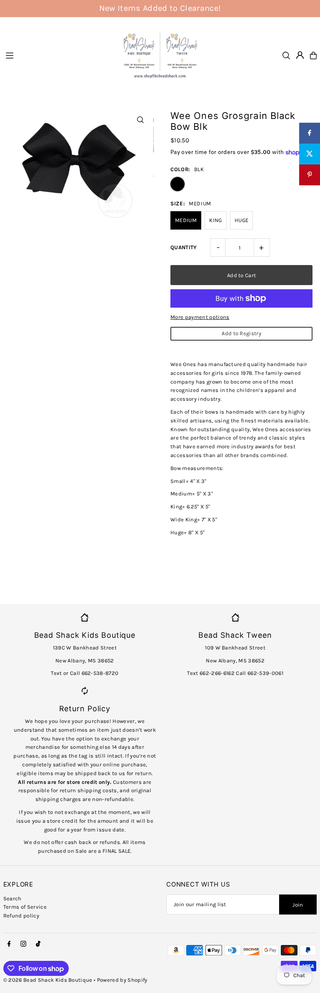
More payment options (200, 317)
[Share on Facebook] (309, 133)
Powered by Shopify (122, 980)
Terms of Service (25, 907)
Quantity (183, 247)
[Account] (300, 55)
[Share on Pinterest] (309, 174)
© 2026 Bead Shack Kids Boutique (47, 980)
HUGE (241, 220)
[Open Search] (286, 55)
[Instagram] (23, 944)
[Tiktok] (38, 944)
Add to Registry (241, 333)
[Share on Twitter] (309, 154)
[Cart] (313, 55)
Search (12, 898)
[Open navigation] (58, 55)
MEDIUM (186, 220)
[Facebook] (9, 944)
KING (215, 220)
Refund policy (21, 915)
